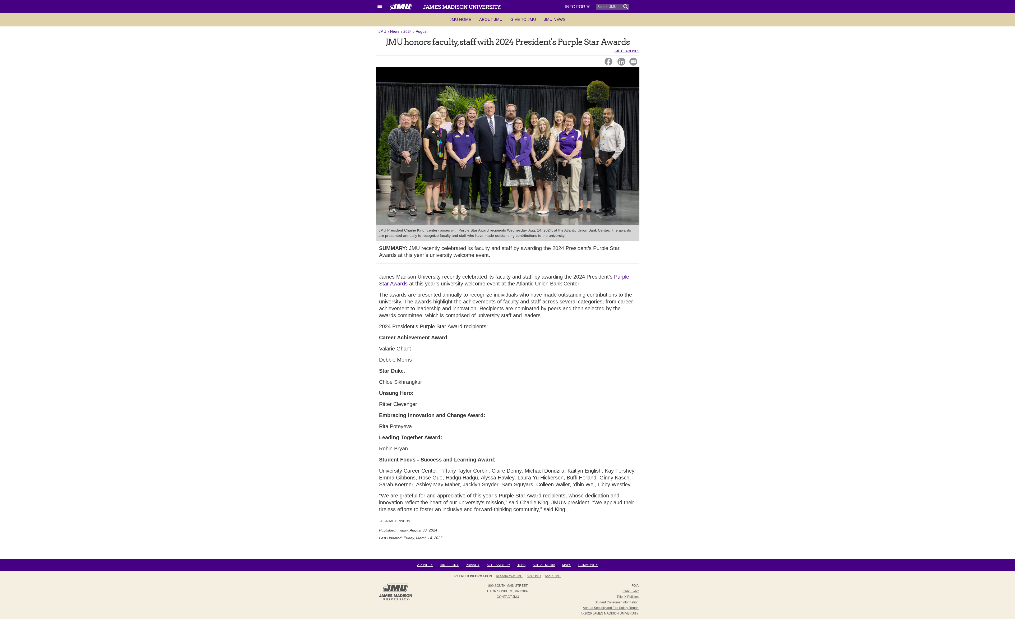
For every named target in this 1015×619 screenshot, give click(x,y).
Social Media (544, 565)
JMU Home (460, 19)
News (394, 31)
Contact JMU (508, 597)
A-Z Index (425, 565)
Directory (449, 565)
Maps (566, 565)
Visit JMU (534, 576)
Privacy (472, 565)
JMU (382, 31)
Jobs (521, 565)
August (421, 31)
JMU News (554, 19)
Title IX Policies (628, 597)
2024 (407, 31)
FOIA (635, 586)
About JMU (490, 19)
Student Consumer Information (617, 602)
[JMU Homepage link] (395, 600)
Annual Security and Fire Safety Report (611, 608)
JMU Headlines (626, 51)
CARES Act (630, 591)
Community (588, 565)
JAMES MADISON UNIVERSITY (616, 613)
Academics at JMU (509, 576)
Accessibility (498, 565)
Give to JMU (523, 19)
